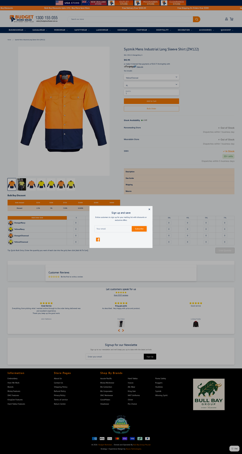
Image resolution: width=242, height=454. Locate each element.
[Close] (149, 209)
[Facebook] (98, 239)
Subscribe (139, 228)
